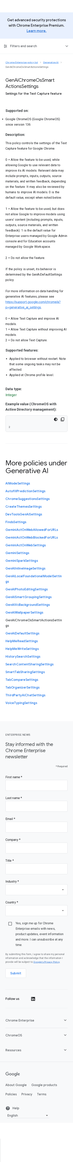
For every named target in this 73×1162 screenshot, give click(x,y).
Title (8, 860)
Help (15, 1108)
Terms (41, 1094)
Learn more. (37, 31)
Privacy (26, 1094)
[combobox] (36, 889)
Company (12, 840)
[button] (36, 1020)
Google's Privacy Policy (46, 961)
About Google (16, 1085)
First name (13, 777)
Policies (11, 1094)
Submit (15, 973)
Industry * (12, 881)
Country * (11, 902)
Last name (13, 798)
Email (9, 819)
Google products (44, 1085)
